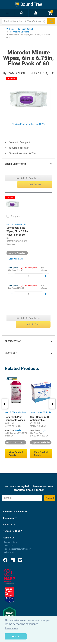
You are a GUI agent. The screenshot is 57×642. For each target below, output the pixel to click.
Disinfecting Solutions (19, 32)
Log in (18, 430)
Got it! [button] (15, 636)
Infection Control (25, 29)
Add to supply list (30, 178)
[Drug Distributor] (9, 576)
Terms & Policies (13, 531)
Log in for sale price (28, 267)
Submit (50, 498)
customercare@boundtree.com (17, 549)
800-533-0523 (9, 545)
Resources (11, 353)
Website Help (9, 552)
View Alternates (16, 259)
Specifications (13, 341)
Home (11, 29)
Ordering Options (15, 164)
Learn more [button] (11, 628)
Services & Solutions (15, 511)
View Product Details (16, 454)
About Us (9, 524)
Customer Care (10, 542)
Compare (15, 216)
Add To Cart (35, 184)
